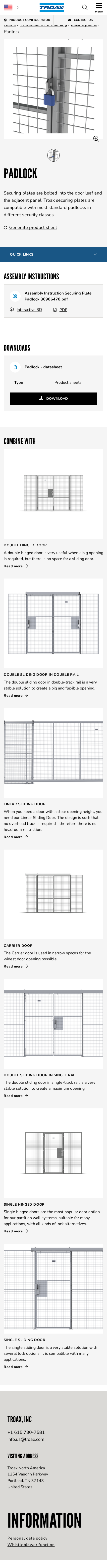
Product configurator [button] (29, 20)
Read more (14, 566)
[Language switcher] (11, 7)
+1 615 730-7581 (26, 1432)
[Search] (85, 7)
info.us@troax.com (25, 1439)
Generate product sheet (33, 227)
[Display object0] (53, 155)
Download (56, 398)
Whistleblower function (31, 1545)
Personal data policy (27, 1538)
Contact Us (83, 20)
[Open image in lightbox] (96, 139)
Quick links (22, 254)
